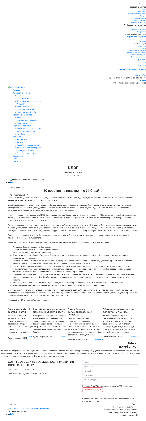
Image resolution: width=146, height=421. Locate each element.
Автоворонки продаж (138, 39)
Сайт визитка (141, 11)
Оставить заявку (92, 389)
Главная (142, 4)
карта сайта (140, 75)
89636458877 (14, 409)
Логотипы (142, 48)
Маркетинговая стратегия (136, 37)
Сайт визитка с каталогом (136, 14)
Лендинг (143, 16)
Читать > (30, 337)
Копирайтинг (141, 32)
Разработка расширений (137, 50)
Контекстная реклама (138, 29)
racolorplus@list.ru (42, 409)
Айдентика (142, 46)
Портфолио (141, 59)
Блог (144, 62)
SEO (144, 27)
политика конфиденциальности (131, 69)
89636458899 (27, 409)
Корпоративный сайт (138, 22)
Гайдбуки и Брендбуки (138, 55)
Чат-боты (142, 41)
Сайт (144, 9)
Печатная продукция (138, 57)
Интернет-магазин (139, 20)
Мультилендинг (140, 18)
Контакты (141, 65)
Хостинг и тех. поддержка (136, 52)
